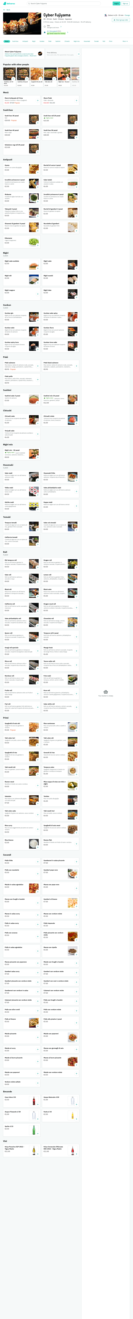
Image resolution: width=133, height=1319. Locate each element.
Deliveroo (9, 3)
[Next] (78, 54)
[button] (24, 53)
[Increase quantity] (13, 79)
